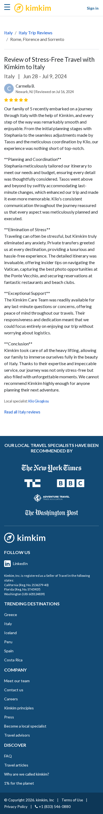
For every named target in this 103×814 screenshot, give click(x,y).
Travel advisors (17, 735)
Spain (8, 650)
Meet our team (17, 680)
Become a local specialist (25, 726)
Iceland (10, 632)
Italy (8, 32)
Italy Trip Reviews (35, 32)
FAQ (8, 756)
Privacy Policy (15, 806)
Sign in (93, 8)
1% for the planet (19, 783)
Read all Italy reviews (22, 412)
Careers (11, 698)
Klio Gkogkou (38, 401)
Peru (8, 641)
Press (9, 717)
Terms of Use (72, 800)
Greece (10, 614)
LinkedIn (20, 563)
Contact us (13, 689)
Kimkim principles (19, 708)
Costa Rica (13, 660)
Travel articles (16, 765)
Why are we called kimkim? (26, 774)
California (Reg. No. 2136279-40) (26, 585)
